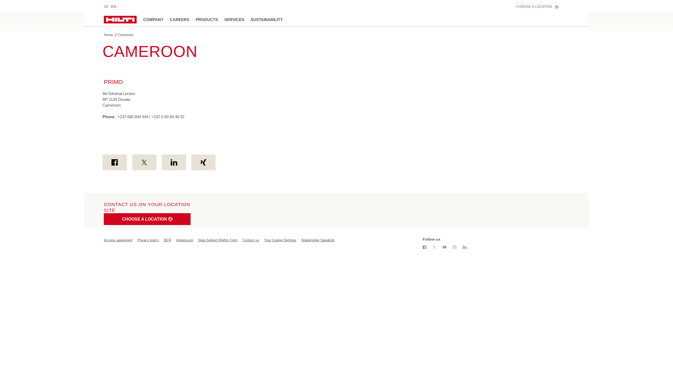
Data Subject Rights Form (218, 240)
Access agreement (118, 240)
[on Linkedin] (174, 162)
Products (207, 19)
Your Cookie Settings (280, 240)
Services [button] (234, 19)
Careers (179, 19)
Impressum (184, 240)
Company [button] (153, 19)
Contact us (251, 240)
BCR (167, 240)
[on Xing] (203, 162)
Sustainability (267, 19)
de (106, 7)
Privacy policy (148, 240)
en (113, 7)
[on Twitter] (144, 162)
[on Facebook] (115, 162)
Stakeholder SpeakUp (317, 240)
